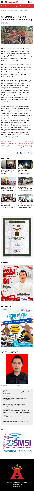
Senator (7, 22)
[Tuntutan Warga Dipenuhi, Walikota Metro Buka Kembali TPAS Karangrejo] (25, 164)
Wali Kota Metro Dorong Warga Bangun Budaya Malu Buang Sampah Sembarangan (25, 205)
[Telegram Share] (28, 153)
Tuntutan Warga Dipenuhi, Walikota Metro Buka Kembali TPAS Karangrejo (25, 171)
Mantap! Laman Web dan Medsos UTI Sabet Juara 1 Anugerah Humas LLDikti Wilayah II (25, 145)
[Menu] (2, 2)
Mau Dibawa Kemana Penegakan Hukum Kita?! (16, 421)
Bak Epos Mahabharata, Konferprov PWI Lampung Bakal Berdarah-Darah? (14, 405)
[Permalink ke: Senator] (2, 23)
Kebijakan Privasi (17, 484)
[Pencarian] (32, 2)
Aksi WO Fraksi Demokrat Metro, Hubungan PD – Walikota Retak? (17, 392)
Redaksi (24, 482)
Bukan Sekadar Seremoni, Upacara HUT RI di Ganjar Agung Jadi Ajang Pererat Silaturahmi (25, 188)
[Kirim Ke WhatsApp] (31, 153)
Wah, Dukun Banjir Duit (9, 417)
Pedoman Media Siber (13, 482)
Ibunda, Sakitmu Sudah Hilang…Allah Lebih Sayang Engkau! (15, 399)
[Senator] (11, 2)
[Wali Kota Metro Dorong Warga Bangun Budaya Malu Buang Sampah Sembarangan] (25, 198)
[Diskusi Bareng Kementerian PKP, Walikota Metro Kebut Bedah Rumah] (8, 198)
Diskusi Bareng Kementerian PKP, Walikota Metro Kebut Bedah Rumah (7, 205)
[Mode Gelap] (29, 2)
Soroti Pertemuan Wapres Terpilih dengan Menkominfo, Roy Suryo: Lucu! (8, 145)
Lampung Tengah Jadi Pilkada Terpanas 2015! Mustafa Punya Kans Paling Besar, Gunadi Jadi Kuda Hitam (16, 411)
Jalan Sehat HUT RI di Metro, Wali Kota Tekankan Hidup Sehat (7, 188)
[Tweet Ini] (21, 153)
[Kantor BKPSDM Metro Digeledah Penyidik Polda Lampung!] (8, 164)
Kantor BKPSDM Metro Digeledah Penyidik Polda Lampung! (8, 171)
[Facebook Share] (17, 153)
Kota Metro (4, 14)
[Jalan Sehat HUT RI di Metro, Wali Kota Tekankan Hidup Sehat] (8, 181)
